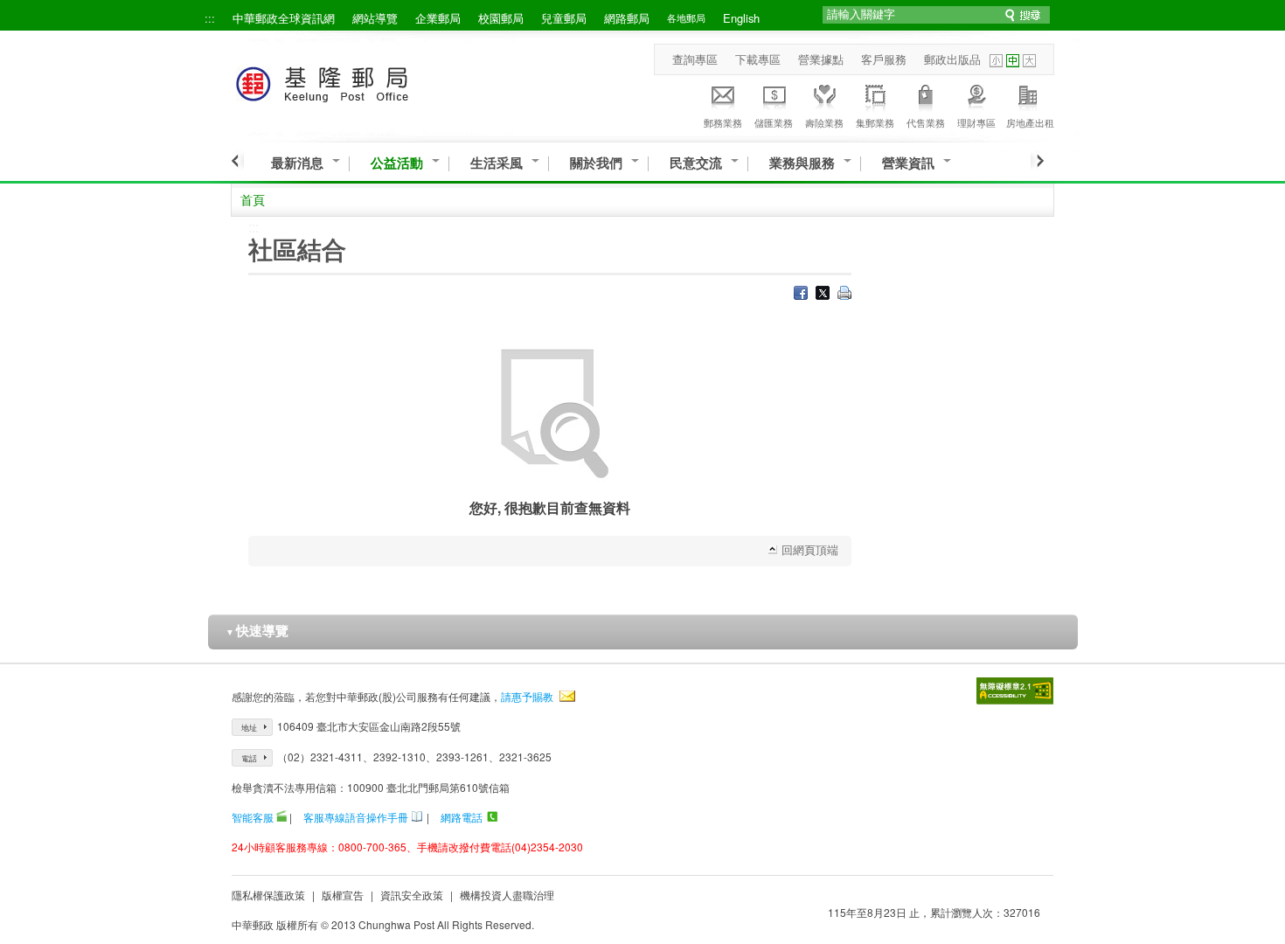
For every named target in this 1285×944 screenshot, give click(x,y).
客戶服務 (883, 59)
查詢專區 (695, 59)
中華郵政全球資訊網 (284, 18)
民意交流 (696, 163)
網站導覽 (375, 18)
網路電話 (462, 816)
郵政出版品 (952, 59)
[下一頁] (1037, 160)
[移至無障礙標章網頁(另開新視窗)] (1014, 691)
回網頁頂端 (809, 549)
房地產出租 (1030, 122)
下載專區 (758, 59)
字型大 (1029, 60)
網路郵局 (626, 18)
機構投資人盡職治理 (507, 894)
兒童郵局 (564, 18)
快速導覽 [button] (257, 630)
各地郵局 (686, 17)
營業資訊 (908, 163)
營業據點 (821, 59)
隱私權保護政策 (268, 894)
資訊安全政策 (411, 894)
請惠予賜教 (527, 696)
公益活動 (397, 163)
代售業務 (925, 122)
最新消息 (297, 163)
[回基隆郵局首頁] (354, 81)
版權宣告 (343, 894)
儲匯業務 (773, 122)
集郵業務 (875, 122)
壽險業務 (824, 122)
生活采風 (496, 163)
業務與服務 (802, 163)
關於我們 (596, 163)
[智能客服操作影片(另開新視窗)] (281, 816)
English (741, 18)
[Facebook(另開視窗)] (801, 294)
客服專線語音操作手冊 (355, 816)
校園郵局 (501, 18)
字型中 (1012, 60)
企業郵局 (438, 18)
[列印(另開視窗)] (844, 294)
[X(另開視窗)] (823, 294)
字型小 (996, 60)
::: (210, 18)
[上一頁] (237, 160)
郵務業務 (723, 122)
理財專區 (976, 122)
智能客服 (253, 816)
